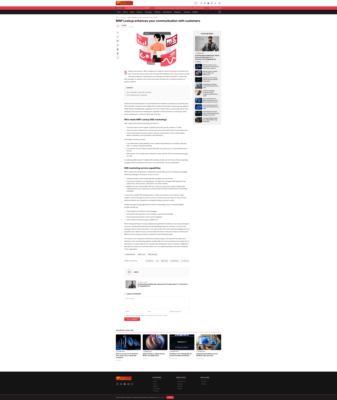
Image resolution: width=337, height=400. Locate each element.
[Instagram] (211, 3)
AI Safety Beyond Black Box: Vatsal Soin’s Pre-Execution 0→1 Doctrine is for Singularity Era (207, 57)
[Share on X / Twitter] (117, 36)
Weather (179, 388)
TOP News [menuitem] (157, 12)
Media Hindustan (130, 254)
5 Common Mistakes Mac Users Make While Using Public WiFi (210, 119)
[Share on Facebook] (117, 32)
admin (136, 272)
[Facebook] (201, 3)
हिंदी (196, 3)
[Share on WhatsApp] (117, 45)
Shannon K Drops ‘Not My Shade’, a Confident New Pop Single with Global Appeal (208, 8)
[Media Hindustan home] (124, 3)
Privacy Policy (160, 397)
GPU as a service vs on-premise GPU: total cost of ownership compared (211, 66)
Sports (155, 384)
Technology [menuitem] (148, 12)
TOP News (156, 391)
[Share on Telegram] (117, 49)
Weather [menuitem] (195, 12)
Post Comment (132, 319)
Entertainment (181, 381)
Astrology (180, 386)
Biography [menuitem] (177, 12)
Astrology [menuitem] (187, 12)
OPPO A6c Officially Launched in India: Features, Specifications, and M (210, 93)
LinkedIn (165, 261)
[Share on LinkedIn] (117, 41)
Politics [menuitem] (125, 12)
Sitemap (203, 384)
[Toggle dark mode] (219, 12)
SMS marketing (153, 254)
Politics (155, 381)
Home (117, 17)
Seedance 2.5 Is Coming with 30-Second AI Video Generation (210, 79)
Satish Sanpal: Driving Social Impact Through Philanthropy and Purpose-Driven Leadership (156, 8)
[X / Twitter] (204, 3)
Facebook (150, 261)
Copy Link (185, 261)
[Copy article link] (117, 58)
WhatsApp (175, 261)
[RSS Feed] (215, 3)
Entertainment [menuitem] (167, 12)
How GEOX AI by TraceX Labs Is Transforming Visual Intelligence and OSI (211, 113)
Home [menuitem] (119, 12)
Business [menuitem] (139, 12)
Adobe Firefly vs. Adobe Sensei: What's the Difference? (210, 73)
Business (155, 386)
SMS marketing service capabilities (137, 95)
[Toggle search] (219, 3)
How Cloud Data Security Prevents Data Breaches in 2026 (211, 106)
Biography (180, 384)
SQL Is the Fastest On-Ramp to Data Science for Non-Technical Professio (210, 100)
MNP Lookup (174, 74)
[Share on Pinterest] (117, 53)
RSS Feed (204, 381)
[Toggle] (187, 88)
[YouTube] (208, 3)
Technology (123, 17)
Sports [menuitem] (132, 12)
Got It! (170, 397)
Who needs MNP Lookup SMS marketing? (139, 92)
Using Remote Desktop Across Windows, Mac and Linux (210, 86)
